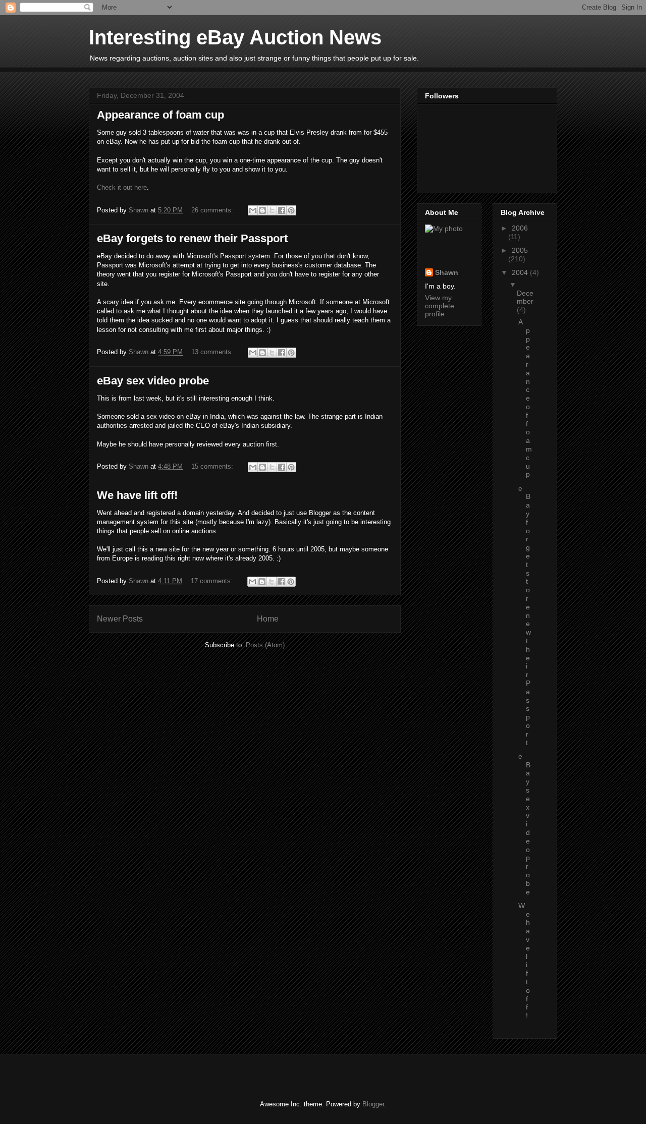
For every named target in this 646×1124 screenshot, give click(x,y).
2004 (521, 272)
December (525, 297)
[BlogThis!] (262, 210)
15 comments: (213, 466)
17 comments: (213, 581)
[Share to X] (272, 210)
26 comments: (213, 210)
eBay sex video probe (153, 380)
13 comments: (213, 352)
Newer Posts (120, 618)
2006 (520, 228)
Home (268, 618)
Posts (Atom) (265, 645)
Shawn (446, 272)
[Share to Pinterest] (291, 210)
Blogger (373, 1104)
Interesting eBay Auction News (235, 37)
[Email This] (253, 210)
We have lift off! (137, 495)
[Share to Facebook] (282, 210)
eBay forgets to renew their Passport (192, 238)
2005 (520, 250)
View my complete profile (439, 306)
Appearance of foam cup (160, 114)
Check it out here (122, 187)
